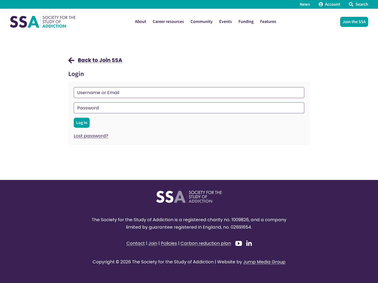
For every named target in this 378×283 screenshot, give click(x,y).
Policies (169, 243)
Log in (81, 123)
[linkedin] (249, 243)
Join (152, 243)
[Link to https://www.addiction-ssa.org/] (71, 62)
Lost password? (91, 136)
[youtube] (238, 243)
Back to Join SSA (100, 60)
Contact (135, 243)
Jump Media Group (264, 262)
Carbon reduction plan (205, 243)
